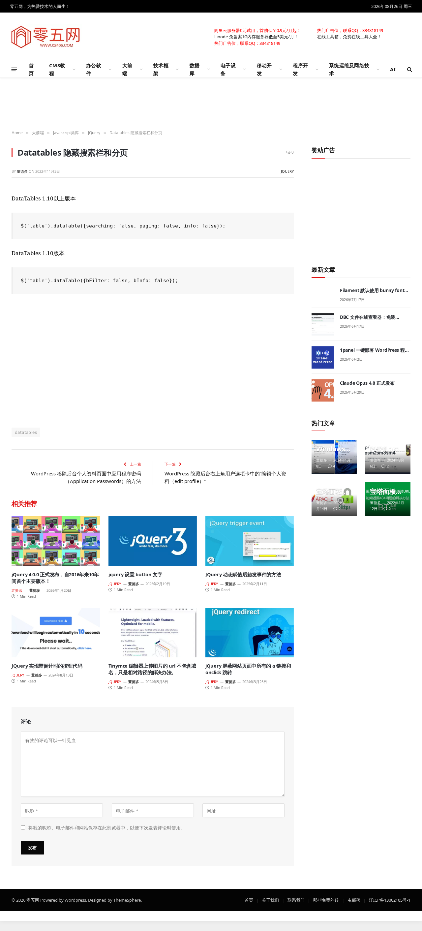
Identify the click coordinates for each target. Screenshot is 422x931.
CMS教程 (57, 69)
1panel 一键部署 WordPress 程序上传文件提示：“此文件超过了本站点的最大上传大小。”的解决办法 (375, 350)
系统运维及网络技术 (349, 69)
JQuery (287, 171)
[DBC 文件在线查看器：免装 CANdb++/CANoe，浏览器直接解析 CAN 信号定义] (323, 324)
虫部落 (353, 899)
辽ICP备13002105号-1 (389, 899)
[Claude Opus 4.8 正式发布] (323, 390)
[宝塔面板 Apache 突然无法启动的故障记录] (334, 499)
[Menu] (14, 69)
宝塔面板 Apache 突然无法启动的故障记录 (332, 491)
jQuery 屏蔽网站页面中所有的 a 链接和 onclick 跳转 (248, 669)
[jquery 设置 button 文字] (152, 541)
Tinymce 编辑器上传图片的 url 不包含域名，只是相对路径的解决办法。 (152, 669)
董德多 (22, 171)
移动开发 (264, 69)
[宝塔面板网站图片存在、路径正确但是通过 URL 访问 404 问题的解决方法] (387, 499)
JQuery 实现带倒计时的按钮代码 (47, 666)
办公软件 (93, 69)
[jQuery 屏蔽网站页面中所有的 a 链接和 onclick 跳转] (249, 633)
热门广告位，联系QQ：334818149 (350, 30)
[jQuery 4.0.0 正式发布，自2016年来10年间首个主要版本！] (56, 541)
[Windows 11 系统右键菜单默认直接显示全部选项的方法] (334, 457)
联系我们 (296, 899)
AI (393, 69)
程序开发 (300, 69)
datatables (26, 432)
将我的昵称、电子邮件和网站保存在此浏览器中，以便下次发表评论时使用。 (106, 827)
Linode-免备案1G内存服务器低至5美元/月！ (256, 36)
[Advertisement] (211, 104)
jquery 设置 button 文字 (135, 574)
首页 (31, 69)
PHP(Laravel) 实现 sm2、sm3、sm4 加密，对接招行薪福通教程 (386, 449)
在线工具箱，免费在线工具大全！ (349, 36)
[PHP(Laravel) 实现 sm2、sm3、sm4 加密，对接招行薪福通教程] (387, 457)
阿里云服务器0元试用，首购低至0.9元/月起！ (257, 30)
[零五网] (46, 36)
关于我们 (270, 899)
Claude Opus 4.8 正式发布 (367, 383)
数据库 (195, 69)
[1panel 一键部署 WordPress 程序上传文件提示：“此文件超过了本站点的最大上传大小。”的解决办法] (323, 357)
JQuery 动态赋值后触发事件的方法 (243, 574)
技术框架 (160, 69)
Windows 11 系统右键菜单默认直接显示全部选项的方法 (333, 449)
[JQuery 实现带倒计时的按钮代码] (56, 633)
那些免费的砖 (326, 899)
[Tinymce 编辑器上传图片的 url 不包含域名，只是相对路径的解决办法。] (152, 633)
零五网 (32, 899)
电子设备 (228, 69)
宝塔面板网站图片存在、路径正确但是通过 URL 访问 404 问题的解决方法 (386, 491)
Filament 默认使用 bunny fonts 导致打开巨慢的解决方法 (373, 290)
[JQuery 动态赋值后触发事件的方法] (249, 541)
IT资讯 (17, 590)
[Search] (409, 69)
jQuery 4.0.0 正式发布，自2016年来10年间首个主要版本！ (55, 577)
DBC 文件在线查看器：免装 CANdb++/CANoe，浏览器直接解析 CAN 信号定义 (374, 317)
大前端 (127, 69)
